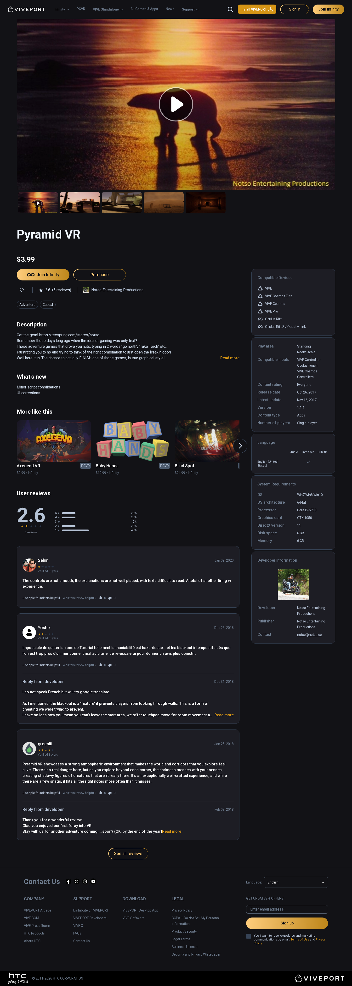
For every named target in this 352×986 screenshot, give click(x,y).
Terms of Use (300, 939)
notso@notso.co (309, 635)
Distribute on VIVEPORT (91, 910)
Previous (12, 441)
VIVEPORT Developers (90, 918)
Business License (185, 947)
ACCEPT (294, 975)
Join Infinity (328, 9)
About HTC (32, 941)
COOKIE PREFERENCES (257, 975)
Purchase (100, 274)
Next (235, 441)
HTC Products (34, 933)
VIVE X (78, 926)
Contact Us (81, 941)
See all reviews (128, 853)
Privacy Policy (182, 910)
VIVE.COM (31, 918)
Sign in (294, 9)
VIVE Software (134, 918)
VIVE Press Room (37, 926)
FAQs (77, 933)
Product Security (184, 931)
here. (104, 980)
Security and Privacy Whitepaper (196, 954)
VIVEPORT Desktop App (140, 910)
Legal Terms (181, 939)
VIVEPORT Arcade (37, 910)
